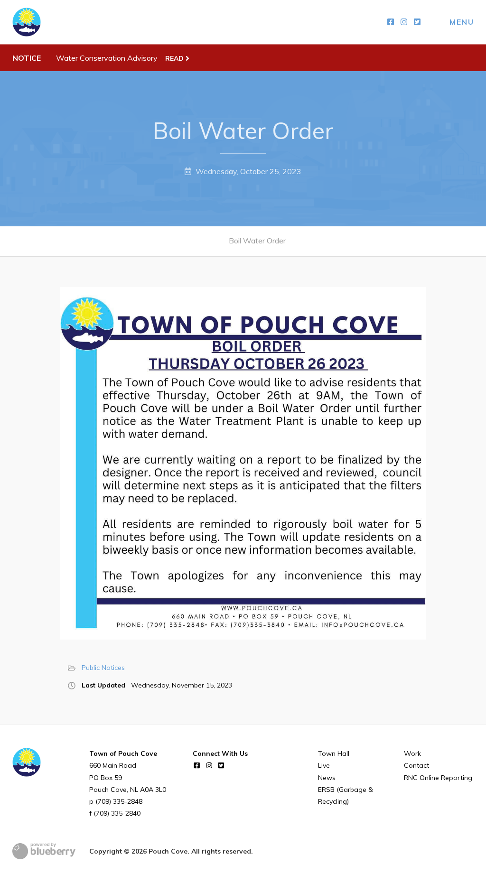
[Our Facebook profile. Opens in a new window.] (390, 22)
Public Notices (103, 667)
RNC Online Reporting (438, 777)
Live (324, 765)
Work (412, 753)
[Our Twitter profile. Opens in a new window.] (417, 22)
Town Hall (333, 753)
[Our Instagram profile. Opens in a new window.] (404, 22)
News (327, 777)
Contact (416, 765)
